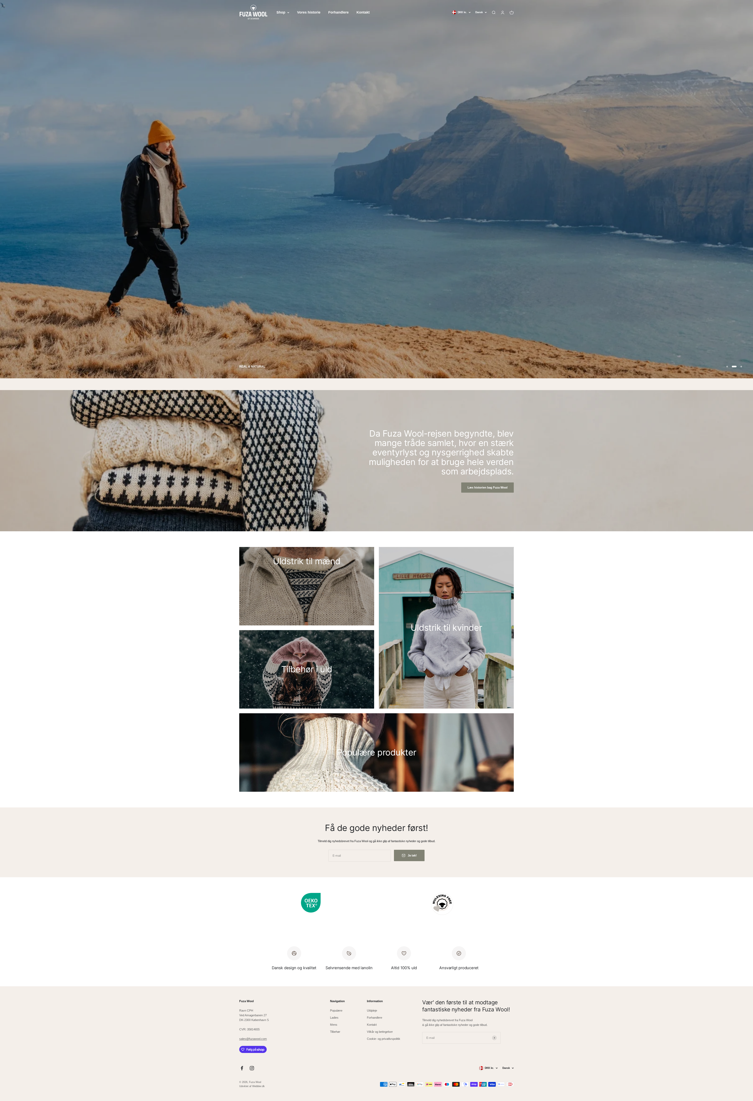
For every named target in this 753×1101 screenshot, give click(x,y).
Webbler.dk (258, 1085)
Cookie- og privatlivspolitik (383, 1038)
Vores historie (308, 12)
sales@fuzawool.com (253, 1038)
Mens (333, 1024)
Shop (280, 12)
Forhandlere (338, 12)
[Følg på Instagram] (252, 1067)
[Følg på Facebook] (242, 1067)
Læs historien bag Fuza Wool (487, 487)
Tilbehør (335, 1031)
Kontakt (363, 12)
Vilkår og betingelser (380, 1031)
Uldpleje (372, 1010)
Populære (336, 1010)
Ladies (334, 1017)
